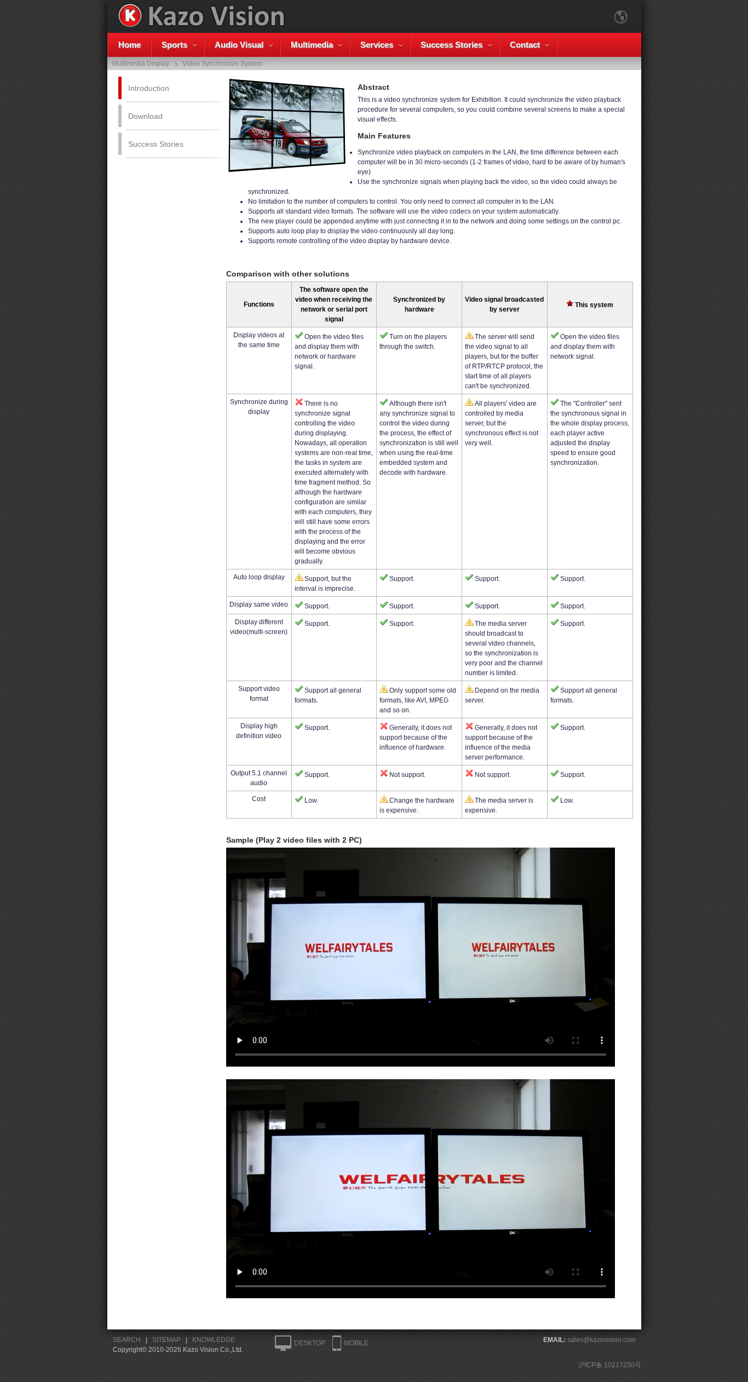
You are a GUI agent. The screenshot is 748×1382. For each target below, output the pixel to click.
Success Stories (451, 44)
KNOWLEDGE (213, 1340)
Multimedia (312, 44)
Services (376, 44)
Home (129, 44)
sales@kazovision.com (601, 1340)
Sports (174, 44)
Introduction (148, 88)
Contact (525, 44)
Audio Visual (239, 44)
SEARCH (127, 1340)
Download (145, 116)
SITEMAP (166, 1340)
